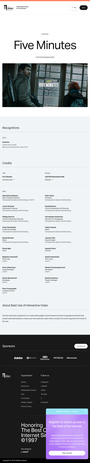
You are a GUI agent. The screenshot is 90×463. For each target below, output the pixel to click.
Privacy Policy (26, 406)
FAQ (22, 394)
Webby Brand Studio (28, 390)
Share (83, 7)
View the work (7, 179)
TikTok (43, 390)
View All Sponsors (81, 346)
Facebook (44, 402)
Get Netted (25, 398)
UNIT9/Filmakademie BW (45, 57)
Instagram (44, 382)
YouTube (44, 394)
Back (75, 7)
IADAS (23, 382)
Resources (25, 386)
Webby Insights (26, 402)
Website (48, 179)
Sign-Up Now (67, 453)
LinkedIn (44, 386)
